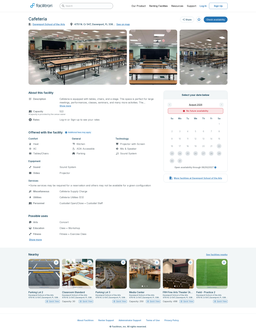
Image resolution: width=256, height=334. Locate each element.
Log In (203, 5)
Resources (177, 5)
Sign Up (218, 5)
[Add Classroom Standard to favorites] (89, 262)
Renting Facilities (158, 5)
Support (191, 5)
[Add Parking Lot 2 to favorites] (56, 262)
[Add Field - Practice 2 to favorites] (224, 262)
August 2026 (195, 104)
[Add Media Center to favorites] (157, 262)
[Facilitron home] (41, 8)
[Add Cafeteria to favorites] (199, 20)
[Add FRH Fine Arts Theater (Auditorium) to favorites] (190, 262)
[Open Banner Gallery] (77, 57)
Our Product (139, 5)
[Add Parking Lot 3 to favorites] (123, 262)
